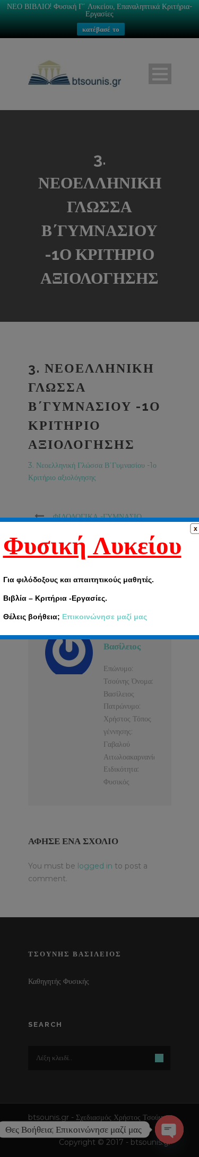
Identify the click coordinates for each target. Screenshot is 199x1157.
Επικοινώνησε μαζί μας (104, 616)
